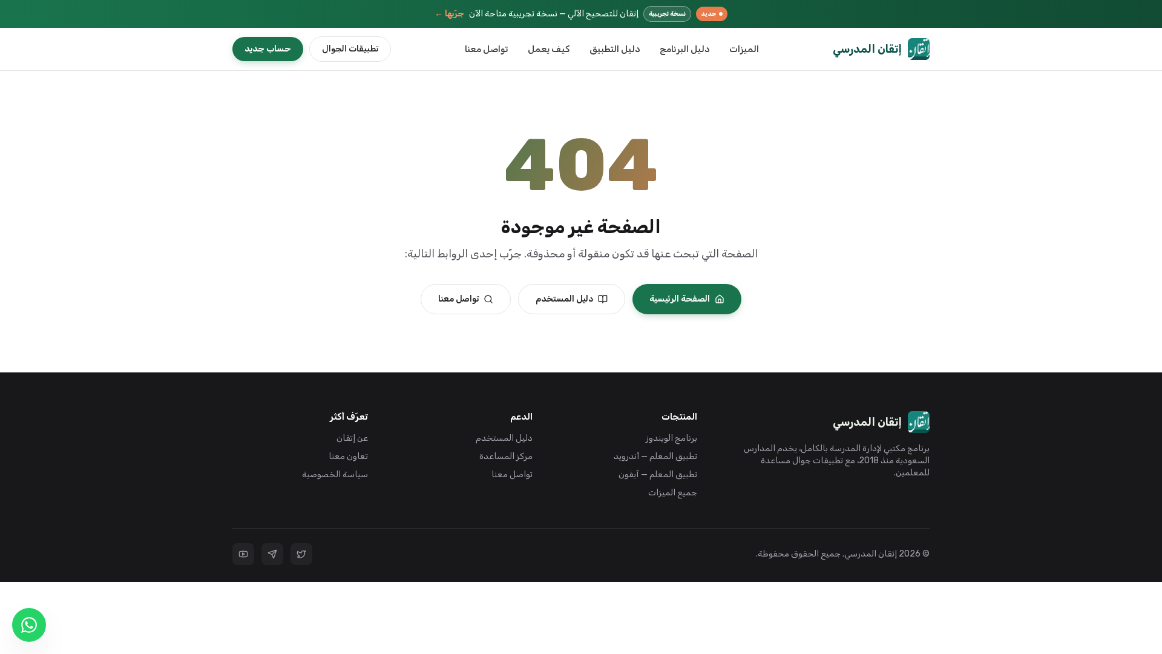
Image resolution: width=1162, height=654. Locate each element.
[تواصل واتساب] (29, 625)
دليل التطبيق (614, 49)
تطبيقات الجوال (350, 49)
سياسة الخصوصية (335, 474)
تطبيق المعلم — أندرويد (655, 456)
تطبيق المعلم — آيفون (658, 474)
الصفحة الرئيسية (679, 299)
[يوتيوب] (243, 554)
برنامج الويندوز (671, 438)
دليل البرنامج (685, 49)
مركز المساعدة (506, 456)
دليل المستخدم (564, 299)
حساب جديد (268, 49)
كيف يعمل (549, 49)
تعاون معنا (348, 456)
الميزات (744, 49)
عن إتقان (352, 438)
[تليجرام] (272, 554)
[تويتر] (301, 554)
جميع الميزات (672, 492)
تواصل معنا (486, 49)
